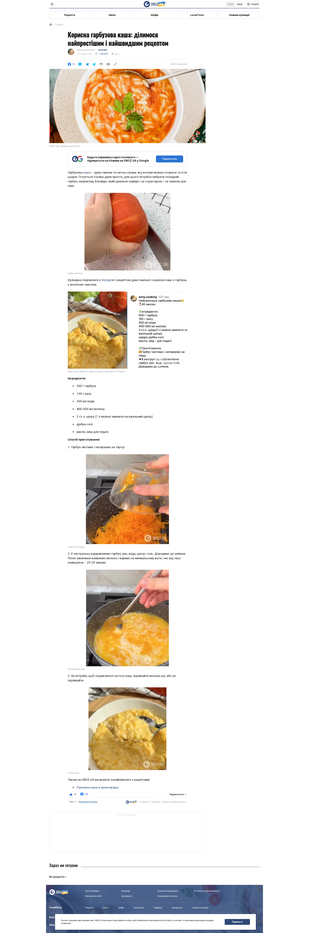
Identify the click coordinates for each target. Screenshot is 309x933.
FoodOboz (144, 802)
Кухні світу (139, 907)
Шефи (154, 15)
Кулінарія (102, 50)
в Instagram (107, 280)
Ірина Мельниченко (86, 50)
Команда (125, 891)
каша (87, 172)
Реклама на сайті (93, 896)
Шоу (52, 924)
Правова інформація (167, 891)
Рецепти (69, 15)
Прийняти (237, 922)
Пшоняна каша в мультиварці (97, 787)
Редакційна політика (88, 802)
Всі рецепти (56, 876)
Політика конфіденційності (206, 891)
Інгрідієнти (177, 907)
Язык (239, 4)
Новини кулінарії (239, 15)
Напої (112, 15)
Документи (126, 896)
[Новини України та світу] (131, 802)
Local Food (197, 15)
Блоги (53, 917)
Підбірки (158, 907)
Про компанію (92, 891)
